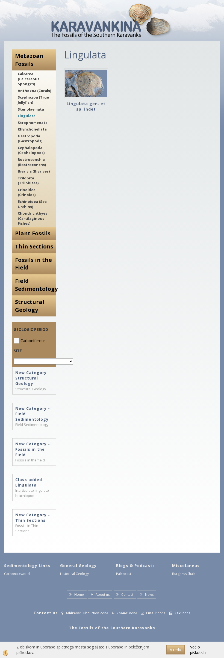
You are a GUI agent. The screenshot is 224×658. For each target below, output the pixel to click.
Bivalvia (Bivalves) (34, 171)
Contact (127, 594)
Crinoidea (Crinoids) (27, 192)
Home (79, 594)
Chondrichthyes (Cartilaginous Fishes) (32, 218)
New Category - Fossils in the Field (32, 449)
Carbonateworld (17, 573)
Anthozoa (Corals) (34, 90)
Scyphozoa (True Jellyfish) (33, 100)
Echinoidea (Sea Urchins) (32, 204)
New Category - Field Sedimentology (32, 414)
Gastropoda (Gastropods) (30, 139)
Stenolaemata (31, 109)
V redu (175, 649)
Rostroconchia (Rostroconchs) (32, 162)
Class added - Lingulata (30, 482)
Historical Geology (74, 573)
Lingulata (27, 115)
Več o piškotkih (198, 649)
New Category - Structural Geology (32, 378)
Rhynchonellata (32, 129)
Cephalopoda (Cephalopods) (31, 150)
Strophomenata (33, 122)
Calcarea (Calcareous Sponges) (28, 78)
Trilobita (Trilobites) (28, 181)
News (149, 594)
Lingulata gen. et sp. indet (86, 106)
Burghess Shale (184, 573)
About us (103, 594)
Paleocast (123, 573)
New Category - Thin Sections (32, 517)
